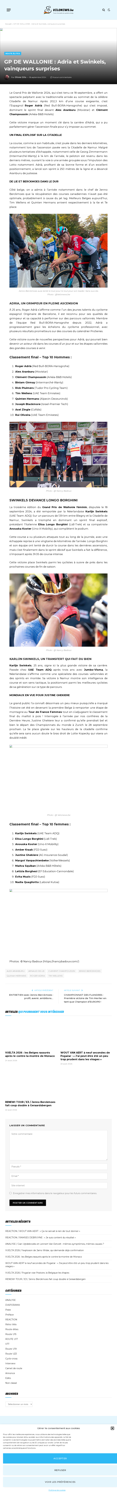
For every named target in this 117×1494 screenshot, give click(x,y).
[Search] (104, 10)
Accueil (8, 24)
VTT (7, 1344)
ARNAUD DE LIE (36, 971)
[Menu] (9, 10)
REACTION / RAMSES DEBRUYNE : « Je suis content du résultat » (40, 1237)
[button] (112, 1428)
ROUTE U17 (11, 1339)
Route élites (12, 53)
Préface (9, 1314)
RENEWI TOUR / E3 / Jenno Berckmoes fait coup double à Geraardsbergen (30, 1104)
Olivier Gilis (20, 77)
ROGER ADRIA (37, 976)
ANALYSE (10, 1300)
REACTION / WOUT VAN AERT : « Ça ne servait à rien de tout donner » (42, 1231)
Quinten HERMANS (16, 976)
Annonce (10, 1373)
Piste (8, 1309)
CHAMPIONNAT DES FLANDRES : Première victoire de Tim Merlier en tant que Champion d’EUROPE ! (85, 998)
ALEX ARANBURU (16, 971)
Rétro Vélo (11, 1324)
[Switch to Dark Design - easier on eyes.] (108, 10)
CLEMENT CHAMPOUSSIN (61, 971)
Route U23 (11, 1353)
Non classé (11, 1383)
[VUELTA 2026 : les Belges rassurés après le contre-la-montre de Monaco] (31, 1034)
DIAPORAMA (12, 1305)
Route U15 (10, 1334)
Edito (8, 1378)
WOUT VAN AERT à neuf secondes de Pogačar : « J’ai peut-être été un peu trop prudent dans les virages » (85, 1056)
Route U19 (11, 1348)
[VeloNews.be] (58, 10)
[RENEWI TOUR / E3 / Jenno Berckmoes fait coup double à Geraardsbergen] (31, 1083)
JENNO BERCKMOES (90, 971)
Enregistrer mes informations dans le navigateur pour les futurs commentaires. (55, 1193)
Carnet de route (13, 1368)
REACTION (11, 1319)
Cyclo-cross (11, 1358)
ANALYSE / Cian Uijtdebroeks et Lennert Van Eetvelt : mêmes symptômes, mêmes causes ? (54, 1244)
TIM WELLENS (56, 976)
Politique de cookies (57, 1490)
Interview (10, 1363)
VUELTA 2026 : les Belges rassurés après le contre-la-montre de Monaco (30, 1054)
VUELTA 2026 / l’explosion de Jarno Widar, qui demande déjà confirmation (44, 1250)
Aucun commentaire (62, 77)
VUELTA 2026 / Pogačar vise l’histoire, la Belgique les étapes (37, 1272)
